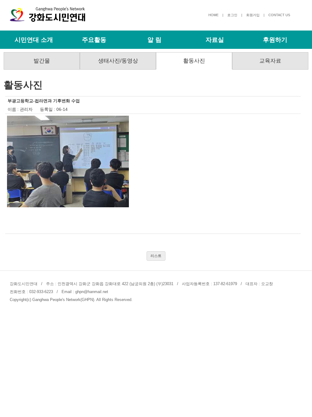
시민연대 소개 (34, 39)
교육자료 (270, 61)
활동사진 (194, 61)
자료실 (215, 39)
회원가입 (253, 15)
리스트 (156, 256)
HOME (213, 15)
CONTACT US (279, 15)
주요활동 (94, 39)
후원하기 (275, 39)
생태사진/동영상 (118, 61)
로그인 (232, 15)
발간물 (42, 61)
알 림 (154, 39)
